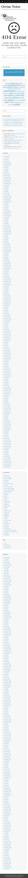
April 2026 (6, 159)
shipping (23, 100)
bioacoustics (12, 85)
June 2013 (6, 380)
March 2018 (6, 294)
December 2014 (7, 353)
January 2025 (7, 177)
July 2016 (6, 323)
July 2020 (6, 254)
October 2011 (7, 411)
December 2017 (7, 299)
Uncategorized (7, 528)
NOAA (18, 93)
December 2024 (7, 178)
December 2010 (7, 424)
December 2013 (7, 372)
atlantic (17, 83)
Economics (6, 480)
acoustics (7, 83)
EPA (16, 91)
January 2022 (7, 228)
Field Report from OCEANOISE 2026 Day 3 (13, 122)
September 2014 (7, 358)
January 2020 (7, 262)
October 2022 (7, 214)
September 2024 (7, 183)
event (18, 91)
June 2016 (6, 324)
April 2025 (6, 172)
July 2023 (6, 204)
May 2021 (6, 239)
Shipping (6, 522)
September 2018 (7, 284)
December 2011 (7, 408)
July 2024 (6, 186)
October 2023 (7, 199)
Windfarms (6, 533)
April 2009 (6, 454)
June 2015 (6, 343)
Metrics (5, 496)
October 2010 (7, 427)
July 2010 (6, 432)
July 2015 (6, 342)
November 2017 (7, 300)
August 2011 (7, 414)
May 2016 (6, 326)
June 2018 (6, 289)
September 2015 (7, 339)
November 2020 (7, 247)
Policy (5, 509)
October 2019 (7, 266)
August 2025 (7, 165)
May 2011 (6, 417)
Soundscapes (7, 523)
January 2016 (7, 332)
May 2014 (6, 364)
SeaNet (5, 518)
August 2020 (7, 252)
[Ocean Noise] (8, 21)
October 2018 (7, 283)
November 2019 (7, 265)
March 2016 (6, 329)
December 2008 (7, 461)
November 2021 (7, 231)
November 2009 (7, 443)
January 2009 (7, 459)
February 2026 (7, 162)
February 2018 (7, 295)
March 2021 (6, 242)
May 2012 (6, 400)
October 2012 (7, 392)
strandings (16, 102)
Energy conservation (8, 483)
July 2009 (6, 449)
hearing (5, 93)
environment (9, 91)
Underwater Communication (10, 530)
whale (12, 104)
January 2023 (7, 210)
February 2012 (7, 404)
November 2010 (7, 425)
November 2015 (7, 335)
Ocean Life (6, 502)
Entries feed (6, 544)
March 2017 (6, 313)
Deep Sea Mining (8, 478)
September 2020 (7, 250)
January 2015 (7, 351)
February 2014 (7, 369)
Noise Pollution (7, 501)
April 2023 (6, 209)
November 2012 (7, 390)
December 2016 (7, 318)
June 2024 (6, 188)
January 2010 (7, 440)
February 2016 (7, 331)
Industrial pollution (8, 491)
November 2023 (7, 198)
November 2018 (7, 281)
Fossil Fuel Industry (8, 486)
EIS (16, 88)
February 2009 (7, 457)
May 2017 (6, 310)
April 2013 (6, 384)
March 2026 (6, 161)
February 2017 (7, 315)
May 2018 (6, 291)
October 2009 (7, 444)
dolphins (9, 88)
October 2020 (7, 249)
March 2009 (6, 456)
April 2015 (6, 347)
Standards (6, 525)
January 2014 (7, 371)
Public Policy (7, 512)
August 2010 (7, 430)
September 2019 (7, 268)
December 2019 (7, 263)
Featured (6, 485)
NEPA (14, 93)
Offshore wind (7, 506)
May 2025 (6, 170)
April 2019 (6, 274)
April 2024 (6, 191)
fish (20, 91)
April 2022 (6, 223)
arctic (12, 83)
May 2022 (6, 222)
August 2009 (7, 448)
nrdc (14, 95)
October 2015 (7, 337)
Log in (5, 543)
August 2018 (7, 286)
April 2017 (6, 311)
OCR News (6, 504)
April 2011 (6, 419)
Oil (14, 97)
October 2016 (7, 321)
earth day (13, 88)
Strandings (6, 526)
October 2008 (7, 464)
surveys (20, 102)
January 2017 (7, 316)
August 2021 (7, 234)
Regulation (6, 514)
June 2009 (6, 451)
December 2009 (7, 441)
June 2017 (6, 308)
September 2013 (7, 375)
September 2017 (7, 303)
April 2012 (6, 401)
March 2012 (6, 403)
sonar (6, 102)
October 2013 (7, 374)
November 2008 (7, 462)
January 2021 (7, 246)
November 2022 (7, 212)
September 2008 (7, 465)
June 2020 (6, 255)
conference (15, 87)
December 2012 (7, 388)
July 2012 (6, 396)
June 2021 (6, 238)
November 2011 (7, 409)
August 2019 (7, 270)
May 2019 (6, 273)
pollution (22, 97)
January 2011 (7, 422)
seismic (11, 100)
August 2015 (7, 340)
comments (22, 85)
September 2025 (7, 164)
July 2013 (6, 379)
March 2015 (6, 348)
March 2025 (6, 174)
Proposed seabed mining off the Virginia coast (14, 119)
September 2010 (7, 428)
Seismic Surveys (7, 520)
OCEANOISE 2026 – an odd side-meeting (13, 125)
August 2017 (7, 305)
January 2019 (7, 278)
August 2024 (7, 185)
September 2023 (7, 201)
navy (11, 93)
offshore (10, 97)
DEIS (24, 87)
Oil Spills (6, 507)
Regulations (6, 515)
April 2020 (6, 258)
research (5, 100)
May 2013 (6, 382)
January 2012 (7, 406)
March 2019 (6, 276)
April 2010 (6, 436)
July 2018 (6, 287)
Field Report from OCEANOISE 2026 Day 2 (13, 123)
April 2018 (6, 292)
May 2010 (6, 435)
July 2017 (6, 307)
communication (7, 87)
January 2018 (7, 297)
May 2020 (6, 257)
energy (19, 88)
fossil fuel (22, 91)
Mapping (6, 494)
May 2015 (6, 345)
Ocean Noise (11, 6)
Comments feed (7, 546)
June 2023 (6, 206)
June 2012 (6, 398)
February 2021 (7, 244)
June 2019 (6, 271)
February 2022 (7, 226)
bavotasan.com (20, 876)
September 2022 (7, 215)
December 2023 (7, 196)
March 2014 (6, 367)
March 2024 (6, 193)
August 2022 (7, 217)
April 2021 (6, 241)
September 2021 (7, 233)
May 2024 (6, 190)
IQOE (8, 93)
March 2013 (6, 385)
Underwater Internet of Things (10, 531)
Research (6, 517)
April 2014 (6, 366)
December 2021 (7, 230)
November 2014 (7, 355)
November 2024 (7, 180)
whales (17, 104)
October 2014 (7, 356)
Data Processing (7, 477)
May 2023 (6, 207)
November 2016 (7, 319)
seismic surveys (17, 100)
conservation (20, 87)
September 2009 (7, 446)
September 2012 (7, 393)
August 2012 (7, 395)
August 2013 (7, 377)
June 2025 (6, 169)
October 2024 (7, 182)
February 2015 (7, 350)
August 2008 (7, 467)
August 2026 (7, 156)
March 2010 (6, 438)
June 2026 (6, 157)
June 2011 (6, 416)
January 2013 (7, 387)
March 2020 (6, 260)
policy (17, 97)
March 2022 (6, 225)
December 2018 (7, 279)
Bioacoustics (7, 475)
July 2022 (6, 218)
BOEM (18, 85)
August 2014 (7, 359)
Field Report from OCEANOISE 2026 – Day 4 (14, 120)
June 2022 (6, 220)
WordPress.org (7, 547)
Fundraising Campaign (9, 488)
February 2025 (7, 175)
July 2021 (6, 236)
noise (22, 93)
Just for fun (6, 493)
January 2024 (7, 194)
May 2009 (6, 452)
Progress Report (7, 510)
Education (6, 482)
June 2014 (6, 363)
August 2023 (7, 202)
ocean (18, 95)
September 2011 (7, 412)
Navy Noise (6, 498)
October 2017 (7, 302)
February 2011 (7, 420)
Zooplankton (7, 534)
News (5, 499)
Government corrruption (9, 490)
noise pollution (8, 95)
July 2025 (6, 167)
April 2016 (6, 327)
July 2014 (6, 361)
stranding (11, 102)
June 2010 (6, 433)
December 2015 (7, 334)
